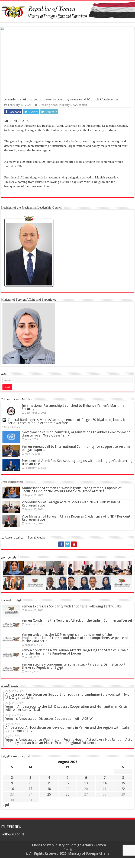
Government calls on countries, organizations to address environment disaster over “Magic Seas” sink (76, 433)
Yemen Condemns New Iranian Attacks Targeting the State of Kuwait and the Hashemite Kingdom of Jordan (75, 651)
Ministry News (68, 105)
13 (86, 783)
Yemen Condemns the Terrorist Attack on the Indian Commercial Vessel (77, 620)
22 (123, 789)
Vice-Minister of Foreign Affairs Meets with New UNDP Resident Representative (71, 503)
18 (49, 789)
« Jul (5, 805)
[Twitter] (67, 544)
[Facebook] (61, 544)
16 (12, 789)
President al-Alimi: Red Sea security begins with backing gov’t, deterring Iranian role (77, 462)
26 (67, 794)
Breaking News (48, 105)
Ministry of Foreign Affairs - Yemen (79, 845)
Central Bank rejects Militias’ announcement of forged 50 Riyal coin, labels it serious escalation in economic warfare (66, 421)
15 (123, 783)
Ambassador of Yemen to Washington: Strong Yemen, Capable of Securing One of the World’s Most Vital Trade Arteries (72, 489)
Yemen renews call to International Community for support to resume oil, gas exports (76, 448)
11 (49, 783)
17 (30, 789)
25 (49, 794)
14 (104, 783)
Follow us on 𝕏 (11, 827)
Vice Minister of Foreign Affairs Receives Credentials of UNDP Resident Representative (76, 518)
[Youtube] (74, 544)
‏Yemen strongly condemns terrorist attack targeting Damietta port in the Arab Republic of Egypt (75, 666)
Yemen (83, 105)
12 (67, 783)
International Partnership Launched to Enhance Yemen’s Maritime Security (73, 407)
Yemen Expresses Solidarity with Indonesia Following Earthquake (72, 606)
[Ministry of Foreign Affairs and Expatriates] (67, 11)
